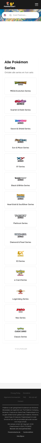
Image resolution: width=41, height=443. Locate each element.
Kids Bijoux (20, 436)
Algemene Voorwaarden (12, 397)
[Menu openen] (36, 4)
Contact (20, 401)
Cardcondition (28, 432)
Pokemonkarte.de (14, 432)
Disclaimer (26, 393)
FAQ (24, 397)
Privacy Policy (15, 393)
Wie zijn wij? (33, 397)
